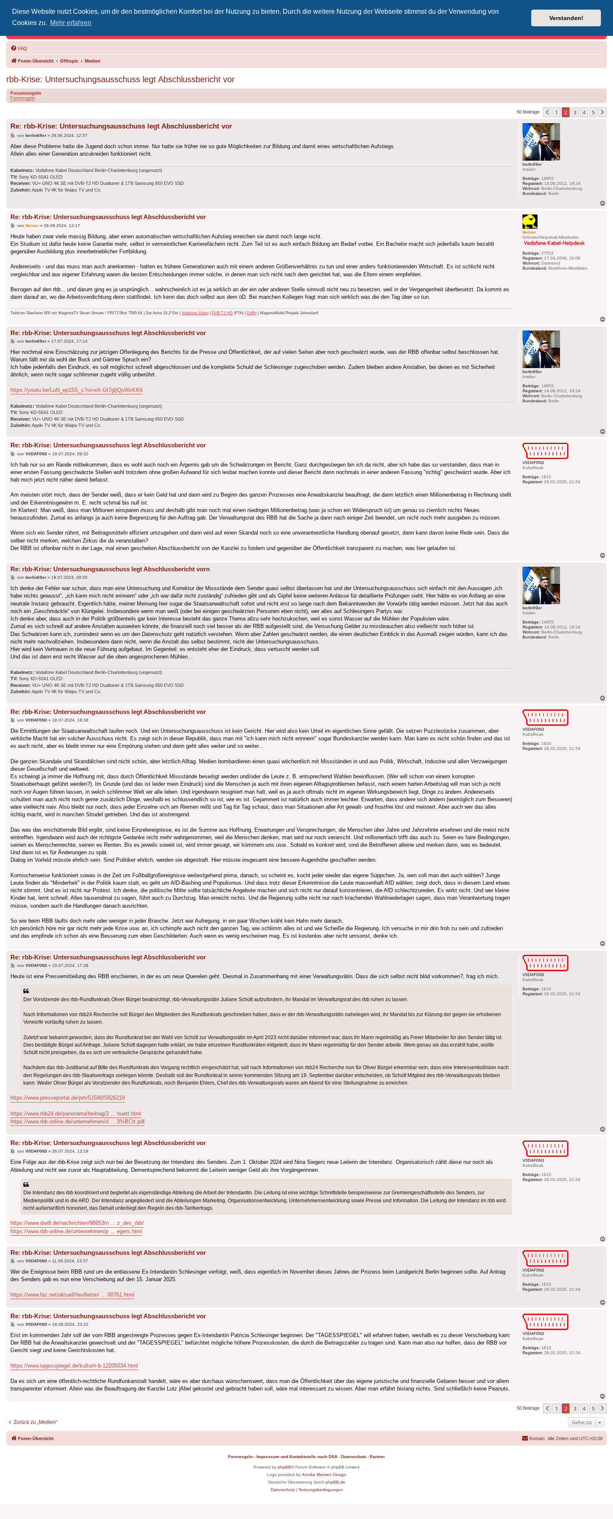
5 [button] (593, 112)
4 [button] (584, 112)
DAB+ (252, 313)
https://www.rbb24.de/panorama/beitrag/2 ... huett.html (75, 1113)
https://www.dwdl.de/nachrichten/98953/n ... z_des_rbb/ (77, 1223)
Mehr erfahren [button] (70, 22)
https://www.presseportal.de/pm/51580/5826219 (67, 1098)
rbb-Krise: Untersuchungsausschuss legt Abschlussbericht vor (120, 79)
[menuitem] (18, 48)
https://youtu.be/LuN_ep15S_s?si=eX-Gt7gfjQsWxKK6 (76, 390)
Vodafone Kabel (195, 313)
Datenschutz (353, 1456)
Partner (377, 1456)
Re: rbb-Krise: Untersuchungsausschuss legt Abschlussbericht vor (121, 126)
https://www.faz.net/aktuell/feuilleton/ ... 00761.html (72, 1295)
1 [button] (556, 112)
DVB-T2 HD (222, 313)
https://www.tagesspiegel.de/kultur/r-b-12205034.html (74, 1366)
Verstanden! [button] (566, 18)
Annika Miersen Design (324, 1474)
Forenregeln (22, 98)
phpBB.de (335, 1482)
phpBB (284, 1467)
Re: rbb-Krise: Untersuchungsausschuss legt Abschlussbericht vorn (110, 569)
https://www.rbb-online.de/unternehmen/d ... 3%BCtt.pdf (77, 1121)
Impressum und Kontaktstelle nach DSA (296, 1456)
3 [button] (574, 112)
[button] (547, 112)
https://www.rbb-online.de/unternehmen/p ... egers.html (76, 1231)
